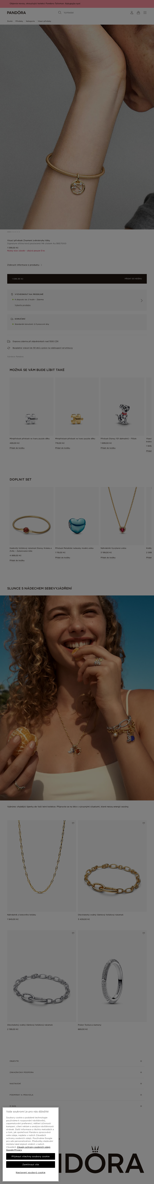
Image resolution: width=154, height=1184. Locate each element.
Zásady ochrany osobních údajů (33, 1147)
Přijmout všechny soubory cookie (30, 1156)
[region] (30, 1144)
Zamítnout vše (30, 1164)
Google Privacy (14, 1150)
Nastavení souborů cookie (30, 1172)
